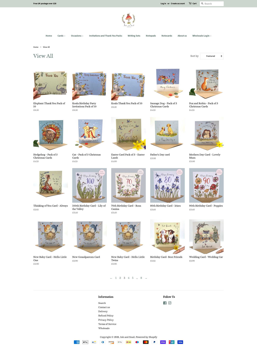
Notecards (167, 35)
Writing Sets (134, 35)
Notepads (151, 35)
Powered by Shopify (146, 337)
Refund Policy (105, 315)
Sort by (194, 56)
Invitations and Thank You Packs (105, 35)
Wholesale (104, 328)
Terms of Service (107, 324)
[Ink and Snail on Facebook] (165, 303)
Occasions (76, 35)
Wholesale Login (201, 35)
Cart (194, 3)
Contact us (104, 307)
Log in (163, 3)
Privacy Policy (106, 320)
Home (49, 35)
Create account (178, 3)
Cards (61, 35)
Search (102, 303)
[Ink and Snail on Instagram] (169, 303)
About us (182, 35)
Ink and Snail (127, 337)
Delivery (103, 311)
